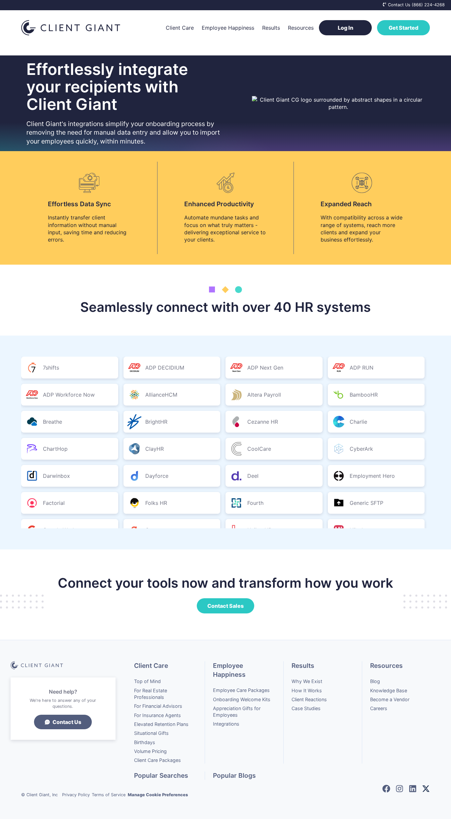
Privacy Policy (76, 794)
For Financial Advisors (158, 706)
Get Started (403, 27)
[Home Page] (89, 27)
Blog (375, 681)
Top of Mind (147, 681)
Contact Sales (225, 606)
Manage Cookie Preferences (158, 794)
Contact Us (66, 722)
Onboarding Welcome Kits (241, 699)
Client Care (180, 27)
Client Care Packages (157, 760)
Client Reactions (309, 699)
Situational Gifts (151, 733)
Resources (301, 27)
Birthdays (144, 742)
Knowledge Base (388, 690)
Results (271, 27)
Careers (378, 708)
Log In (345, 27)
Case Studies (306, 708)
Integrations (226, 724)
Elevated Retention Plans (161, 724)
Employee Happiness (228, 27)
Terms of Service (108, 794)
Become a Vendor (389, 699)
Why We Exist (307, 681)
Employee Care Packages (241, 690)
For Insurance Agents (157, 715)
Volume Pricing (150, 751)
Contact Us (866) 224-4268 (416, 4)
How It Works (307, 690)
